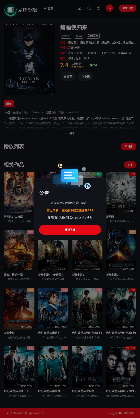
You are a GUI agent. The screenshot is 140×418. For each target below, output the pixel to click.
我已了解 (70, 229)
